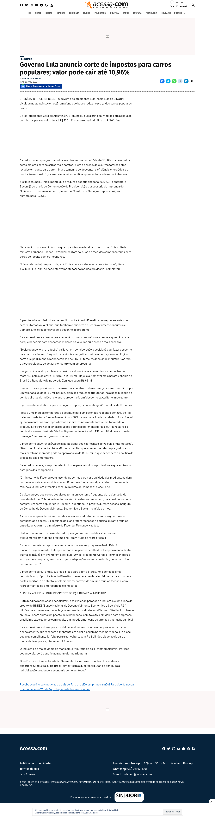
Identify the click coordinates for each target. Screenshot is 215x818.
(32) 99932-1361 (137, 769)
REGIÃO (48, 13)
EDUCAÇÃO (166, 13)
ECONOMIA (74, 13)
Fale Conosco (28, 774)
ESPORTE (61, 13)
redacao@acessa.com (137, 774)
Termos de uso (29, 769)
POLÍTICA (114, 13)
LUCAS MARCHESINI (32, 78)
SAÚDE (126, 13)
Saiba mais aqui (91, 813)
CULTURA (137, 13)
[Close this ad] (212, 801)
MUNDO (86, 13)
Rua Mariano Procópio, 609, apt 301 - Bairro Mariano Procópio (154, 763)
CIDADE (38, 13)
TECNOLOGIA (151, 13)
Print (192, 81)
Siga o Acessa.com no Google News (43, 86)
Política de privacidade (35, 763)
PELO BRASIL (100, 13)
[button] (162, 81)
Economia (26, 59)
